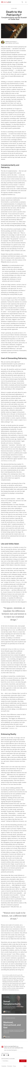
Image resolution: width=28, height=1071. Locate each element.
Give (25, 1066)
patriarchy (14, 262)
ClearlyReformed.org (13, 989)
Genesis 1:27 (13, 728)
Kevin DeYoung (6, 975)
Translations (3, 1066)
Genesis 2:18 (19, 582)
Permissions (9, 1066)
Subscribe (23, 1060)
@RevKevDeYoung (14, 975)
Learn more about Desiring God (10, 1050)
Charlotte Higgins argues (8, 300)
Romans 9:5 (23, 239)
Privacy (14, 1066)
